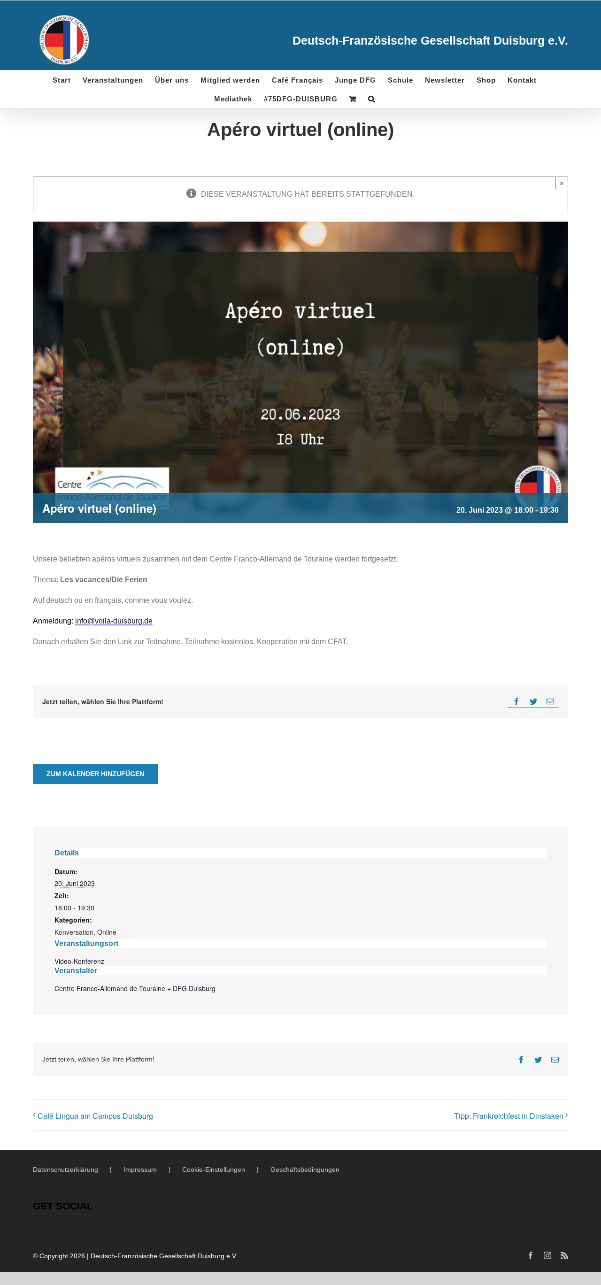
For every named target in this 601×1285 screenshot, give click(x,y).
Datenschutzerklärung (65, 1169)
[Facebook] (516, 701)
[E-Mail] (550, 701)
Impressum (140, 1169)
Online (106, 932)
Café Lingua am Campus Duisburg (95, 1115)
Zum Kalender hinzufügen (95, 773)
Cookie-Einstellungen (213, 1169)
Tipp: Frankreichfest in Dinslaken (508, 1115)
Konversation (73, 932)
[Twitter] (533, 701)
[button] (371, 98)
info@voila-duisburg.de (114, 621)
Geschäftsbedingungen (304, 1169)
